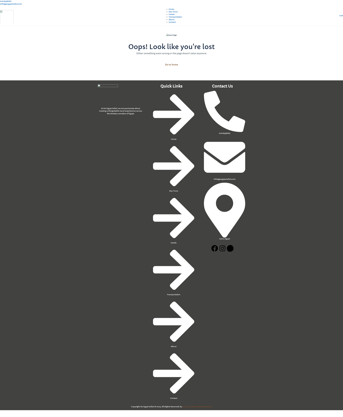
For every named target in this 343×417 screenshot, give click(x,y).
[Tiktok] (230, 248)
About (171, 19)
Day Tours (173, 12)
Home (171, 9)
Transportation (175, 17)
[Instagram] (222, 248)
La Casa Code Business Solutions (197, 406)
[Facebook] (214, 248)
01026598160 (5, 1)
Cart (341, 15)
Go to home (171, 64)
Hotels (172, 14)
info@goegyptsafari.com (11, 4)
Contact (172, 22)
